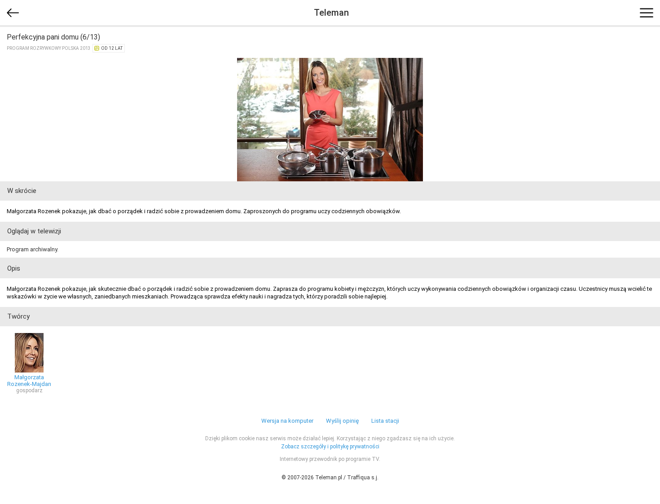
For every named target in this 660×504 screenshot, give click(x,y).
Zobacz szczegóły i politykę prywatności (330, 446)
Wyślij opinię (342, 420)
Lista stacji (385, 420)
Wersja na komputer (287, 420)
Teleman (331, 12)
